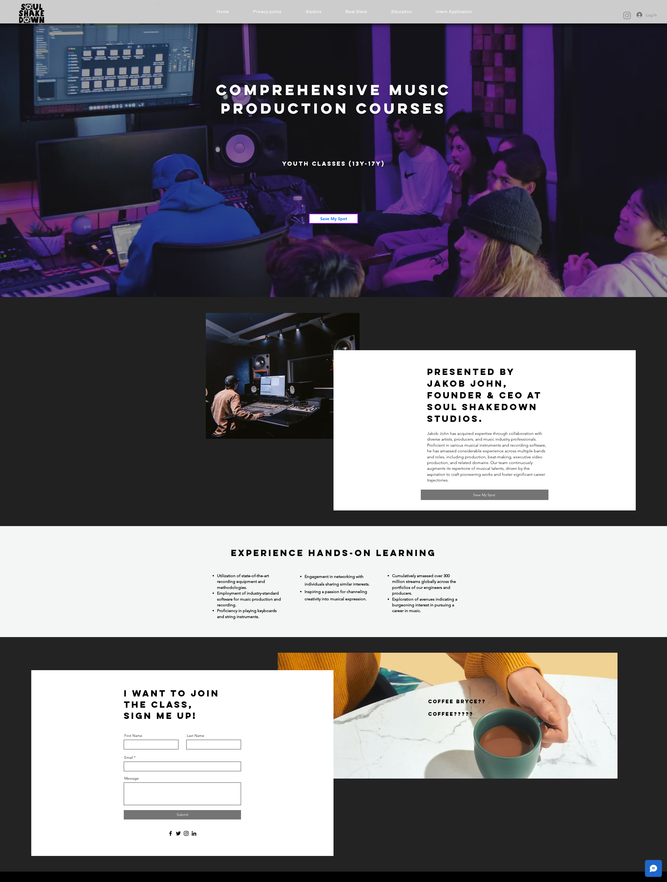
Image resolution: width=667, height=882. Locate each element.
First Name (133, 735)
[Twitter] (178, 833)
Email (128, 757)
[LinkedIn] (194, 833)
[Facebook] (170, 833)
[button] (313, 12)
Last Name (195, 735)
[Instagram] (186, 833)
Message (131, 778)
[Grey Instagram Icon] (627, 15)
